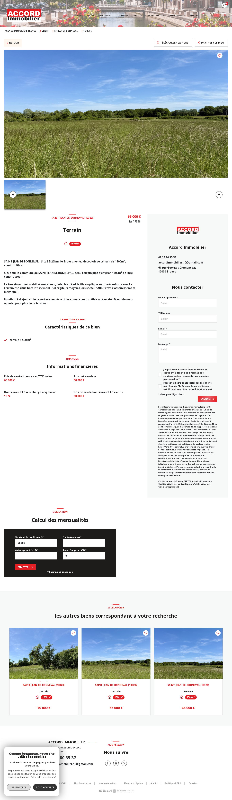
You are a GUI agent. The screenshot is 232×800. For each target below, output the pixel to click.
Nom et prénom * (168, 297)
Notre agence (177, 15)
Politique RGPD (173, 783)
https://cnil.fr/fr (166, 447)
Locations (122, 15)
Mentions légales (133, 783)
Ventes (90, 15)
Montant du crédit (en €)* (29, 537)
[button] (219, 194)
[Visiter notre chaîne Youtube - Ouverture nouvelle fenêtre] (116, 763)
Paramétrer (19, 787)
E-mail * (162, 328)
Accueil (77, 15)
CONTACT (195, 15)
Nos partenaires (108, 783)
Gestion (138, 15)
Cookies (193, 783)
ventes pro (105, 15)
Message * (164, 344)
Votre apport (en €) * (26, 550)
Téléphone (164, 313)
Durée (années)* (72, 537)
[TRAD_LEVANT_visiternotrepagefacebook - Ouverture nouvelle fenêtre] (108, 763)
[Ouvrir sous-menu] (163, 15)
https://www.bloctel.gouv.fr (184, 467)
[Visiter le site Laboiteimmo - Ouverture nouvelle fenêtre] (123, 791)
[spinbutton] (84, 555)
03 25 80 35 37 (167, 257)
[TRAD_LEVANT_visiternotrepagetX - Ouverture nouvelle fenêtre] (124, 763)
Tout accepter (45, 787)
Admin (153, 783)
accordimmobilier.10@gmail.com (180, 262)
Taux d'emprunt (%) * (74, 550)
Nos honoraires (82, 783)
